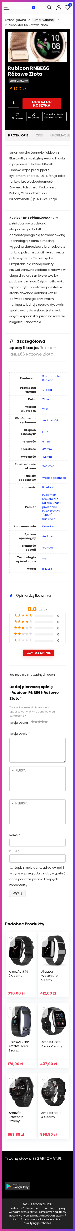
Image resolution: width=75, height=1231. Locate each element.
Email (14, 851)
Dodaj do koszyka (42, 103)
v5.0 (45, 409)
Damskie (48, 526)
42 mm (47, 449)
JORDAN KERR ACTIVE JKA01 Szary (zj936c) (19, 1048)
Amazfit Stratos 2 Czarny (16, 1116)
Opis (39, 135)
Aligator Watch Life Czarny (49, 975)
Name (14, 835)
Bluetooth (48, 487)
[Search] (49, 7)
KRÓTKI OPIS (18, 135)
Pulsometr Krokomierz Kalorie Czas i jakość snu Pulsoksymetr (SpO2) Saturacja (51, 507)
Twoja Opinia (19, 734)
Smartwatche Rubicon (51, 378)
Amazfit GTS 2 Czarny (18, 973)
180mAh (47, 548)
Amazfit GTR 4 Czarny (51, 1114)
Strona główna (15, 20)
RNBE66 (47, 569)
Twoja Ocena (18, 723)
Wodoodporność (54, 478)
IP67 (45, 432)
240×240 (48, 466)
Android (47, 536)
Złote (45, 399)
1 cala (48, 390)
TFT (44, 559)
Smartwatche (44, 20)
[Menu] (7, 7)
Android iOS (50, 420)
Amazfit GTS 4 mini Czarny (51, 1044)
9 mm (46, 442)
